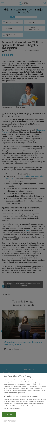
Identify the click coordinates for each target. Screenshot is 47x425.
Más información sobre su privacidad (24, 391)
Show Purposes (9, 421)
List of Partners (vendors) (12, 408)
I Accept (9, 414)
